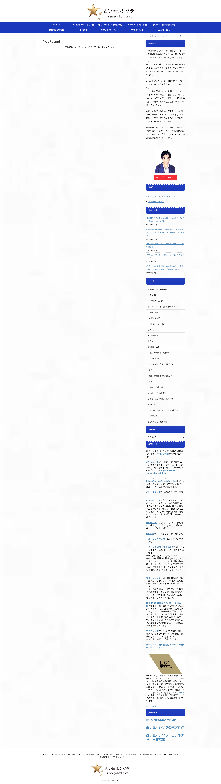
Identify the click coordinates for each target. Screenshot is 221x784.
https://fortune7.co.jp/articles (161, 481)
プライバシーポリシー (111, 30)
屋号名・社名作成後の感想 (165, 25)
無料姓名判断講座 (57, 30)
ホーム (57, 25)
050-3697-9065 (156, 201)
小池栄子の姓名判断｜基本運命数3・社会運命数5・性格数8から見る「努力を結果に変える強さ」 (165, 232)
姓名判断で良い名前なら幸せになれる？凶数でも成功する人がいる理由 (165, 219)
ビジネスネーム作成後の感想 (112, 25)
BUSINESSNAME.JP (161, 720)
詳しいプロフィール (164, 177)
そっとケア (151, 706)
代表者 (84, 30)
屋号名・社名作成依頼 (138, 25)
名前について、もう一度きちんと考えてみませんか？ (165, 256)
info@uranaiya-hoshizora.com (162, 196)
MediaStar (151, 522)
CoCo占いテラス (154, 500)
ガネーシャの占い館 (155, 539)
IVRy (181, 692)
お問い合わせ (165, 30)
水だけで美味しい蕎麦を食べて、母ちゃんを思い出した (165, 245)
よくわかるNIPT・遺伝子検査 (160, 547)
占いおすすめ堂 (153, 492)
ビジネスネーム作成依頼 (84, 25)
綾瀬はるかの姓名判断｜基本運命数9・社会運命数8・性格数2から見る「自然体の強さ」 (164, 267)
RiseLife (150, 533)
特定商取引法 (138, 30)
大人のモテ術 (152, 631)
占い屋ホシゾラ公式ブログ (165, 727)
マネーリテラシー (154, 578)
